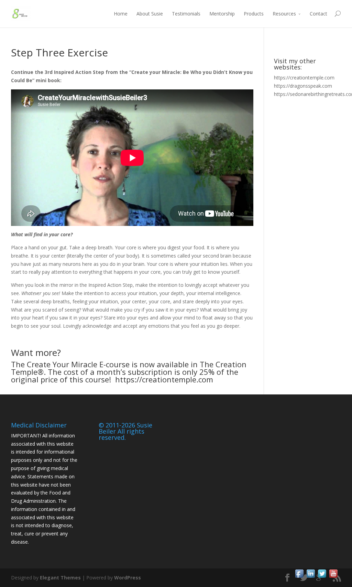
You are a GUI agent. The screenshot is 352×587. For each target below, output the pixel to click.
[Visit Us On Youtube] (333, 577)
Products (254, 13)
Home (121, 13)
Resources (284, 13)
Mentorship (222, 13)
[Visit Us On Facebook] (299, 577)
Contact (318, 13)
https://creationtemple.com (164, 379)
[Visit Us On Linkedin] (310, 577)
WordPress (127, 577)
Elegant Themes (60, 577)
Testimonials (186, 13)
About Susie (149, 13)
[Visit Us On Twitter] (322, 577)
